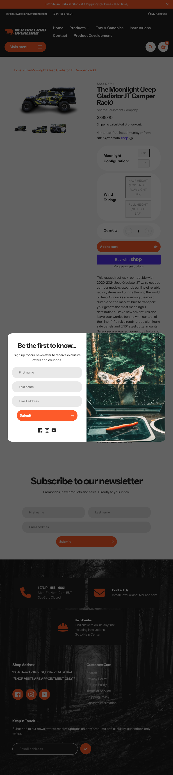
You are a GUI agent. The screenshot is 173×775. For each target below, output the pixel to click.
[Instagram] (47, 430)
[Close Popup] (159, 338)
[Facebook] (40, 430)
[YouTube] (54, 430)
